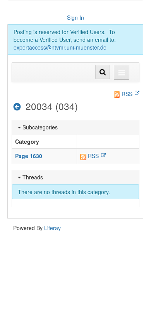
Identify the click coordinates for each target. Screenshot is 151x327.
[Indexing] (17, 106)
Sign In (75, 17)
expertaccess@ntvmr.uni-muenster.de (60, 47)
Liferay (52, 228)
